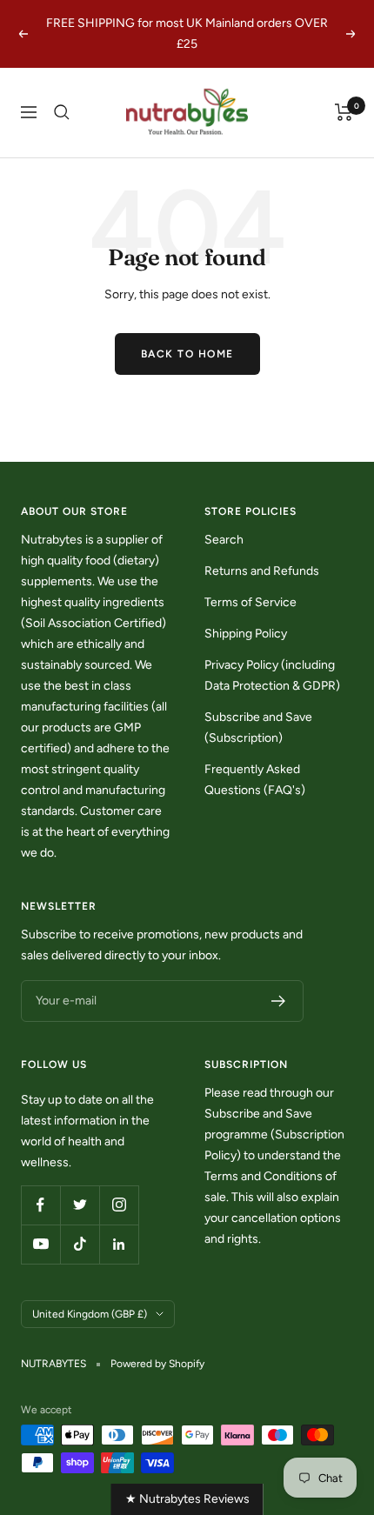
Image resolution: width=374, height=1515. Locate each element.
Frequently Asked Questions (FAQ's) (254, 780)
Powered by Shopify (157, 1364)
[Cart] (344, 112)
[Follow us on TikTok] (79, 1244)
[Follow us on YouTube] (40, 1244)
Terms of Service (250, 602)
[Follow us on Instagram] (118, 1205)
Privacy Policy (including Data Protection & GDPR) (272, 675)
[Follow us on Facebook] (40, 1205)
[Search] (62, 112)
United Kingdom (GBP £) (89, 1314)
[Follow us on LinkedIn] (118, 1244)
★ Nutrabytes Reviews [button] (187, 1499)
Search (224, 539)
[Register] (278, 1001)
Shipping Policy (245, 633)
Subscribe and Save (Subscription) (258, 727)
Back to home (187, 354)
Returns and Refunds (261, 571)
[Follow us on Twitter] (79, 1205)
